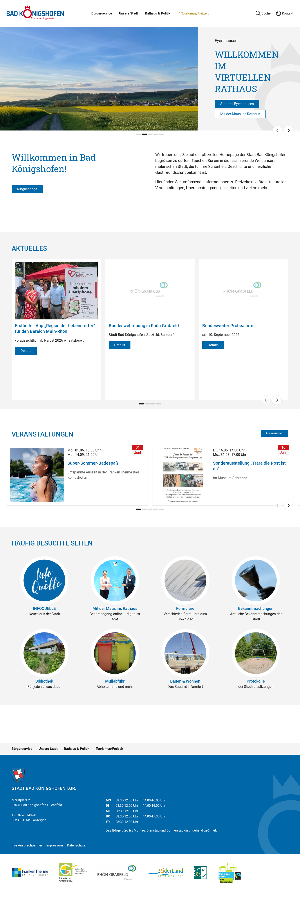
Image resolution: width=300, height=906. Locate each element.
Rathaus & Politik (157, 13)
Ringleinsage (27, 189)
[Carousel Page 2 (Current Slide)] (144, 134)
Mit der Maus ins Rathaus (240, 114)
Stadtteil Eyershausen (237, 104)
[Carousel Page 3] (150, 134)
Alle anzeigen (275, 433)
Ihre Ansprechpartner (27, 845)
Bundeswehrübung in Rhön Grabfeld (144, 325)
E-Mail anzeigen (34, 820)
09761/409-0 (27, 815)
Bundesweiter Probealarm (227, 325)
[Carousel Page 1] (138, 134)
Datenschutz (76, 845)
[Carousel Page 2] (147, 403)
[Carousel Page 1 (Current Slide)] (141, 403)
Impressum (54, 845)
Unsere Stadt (128, 13)
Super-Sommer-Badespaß (92, 463)
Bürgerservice (101, 13)
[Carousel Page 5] (161, 134)
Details (25, 351)
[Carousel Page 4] (155, 134)
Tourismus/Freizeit (194, 13)
